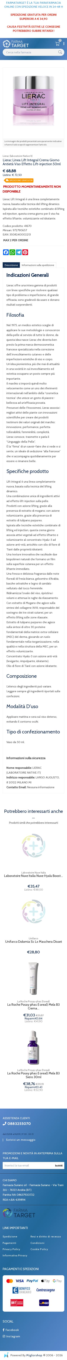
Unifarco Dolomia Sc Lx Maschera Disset (33, 942)
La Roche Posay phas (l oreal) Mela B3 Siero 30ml (33, 1075)
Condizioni (37, 1243)
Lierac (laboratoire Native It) (18, 156)
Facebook (12, 1330)
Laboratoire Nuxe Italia (33, 872)
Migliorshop (34, 1355)
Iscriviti (59, 1165)
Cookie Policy (39, 1249)
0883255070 (18, 1123)
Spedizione (10, 1236)
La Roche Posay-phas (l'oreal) (33, 1001)
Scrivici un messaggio (21, 1139)
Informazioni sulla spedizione (38, 265)
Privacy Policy (11, 1249)
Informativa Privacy (15, 1255)
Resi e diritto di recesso (46, 1236)
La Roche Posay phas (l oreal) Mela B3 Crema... (33, 1006)
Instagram (12, 1336)
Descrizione (11, 265)
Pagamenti (9, 1243)
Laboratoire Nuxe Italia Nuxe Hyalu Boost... (33, 876)
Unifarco (33, 938)
